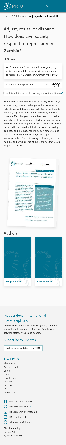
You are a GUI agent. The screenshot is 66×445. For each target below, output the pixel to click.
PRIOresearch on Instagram (23, 412)
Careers (8, 371)
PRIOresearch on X (19, 407)
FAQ (6, 389)
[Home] (13, 6)
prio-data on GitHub (19, 422)
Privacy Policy (10, 432)
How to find (10, 378)
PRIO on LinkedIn (18, 417)
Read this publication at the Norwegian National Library (32, 93)
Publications (20, 16)
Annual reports (11, 367)
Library (7, 374)
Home (7, 16)
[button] (60, 6)
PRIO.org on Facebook (21, 401)
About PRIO (10, 363)
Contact (8, 382)
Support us (9, 393)
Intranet (8, 385)
